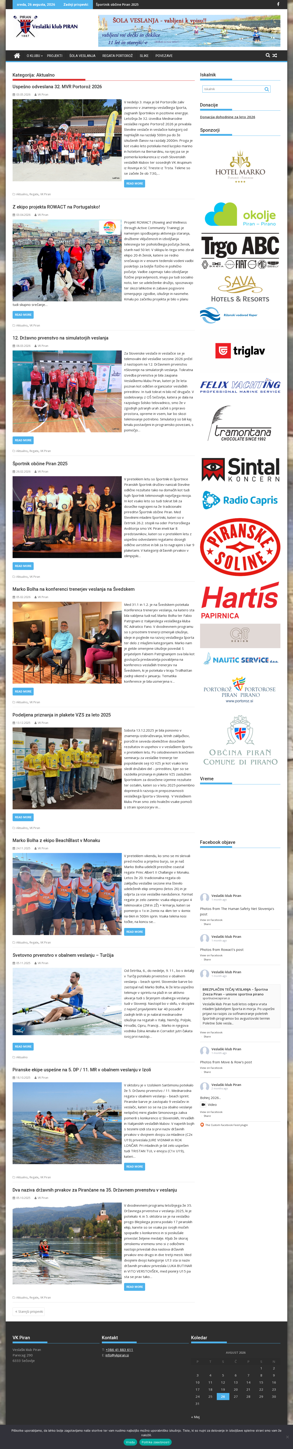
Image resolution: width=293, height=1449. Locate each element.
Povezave (164, 56)
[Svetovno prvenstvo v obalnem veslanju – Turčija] (67, 970)
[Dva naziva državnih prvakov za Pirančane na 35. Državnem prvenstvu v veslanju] (67, 1205)
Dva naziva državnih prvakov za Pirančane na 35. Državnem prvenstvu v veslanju (95, 1190)
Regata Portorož (118, 56)
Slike (144, 56)
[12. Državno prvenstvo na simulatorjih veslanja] (67, 353)
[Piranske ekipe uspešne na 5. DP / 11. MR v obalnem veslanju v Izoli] (67, 1085)
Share (207, 924)
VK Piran (43, 94)
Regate (34, 194)
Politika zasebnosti (155, 1442)
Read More (134, 183)
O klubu (33, 56)
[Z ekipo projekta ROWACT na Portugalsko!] (67, 222)
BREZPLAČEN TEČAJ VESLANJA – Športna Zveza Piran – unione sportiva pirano (235, 991)
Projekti (54, 56)
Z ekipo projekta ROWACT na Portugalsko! (56, 207)
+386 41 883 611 (119, 1349)
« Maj (195, 1416)
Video (212, 1104)
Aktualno (22, 194)
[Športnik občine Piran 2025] (67, 479)
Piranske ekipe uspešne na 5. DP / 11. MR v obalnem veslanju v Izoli (82, 1069)
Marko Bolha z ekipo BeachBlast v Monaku (56, 840)
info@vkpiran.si (117, 1355)
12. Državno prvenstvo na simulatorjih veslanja (61, 338)
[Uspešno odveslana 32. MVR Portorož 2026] (67, 102)
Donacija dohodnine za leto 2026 (227, 117)
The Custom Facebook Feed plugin (224, 1124)
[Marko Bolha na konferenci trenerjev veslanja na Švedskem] (67, 604)
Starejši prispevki (30, 1311)
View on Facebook (211, 920)
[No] (287, 1437)
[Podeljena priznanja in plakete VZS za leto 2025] (67, 730)
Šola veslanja (82, 56)
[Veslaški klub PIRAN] (17, 55)
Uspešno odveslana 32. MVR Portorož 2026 (57, 86)
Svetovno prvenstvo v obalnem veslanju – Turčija (63, 955)
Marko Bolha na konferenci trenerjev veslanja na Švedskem (143, 4)
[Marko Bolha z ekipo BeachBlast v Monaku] (67, 855)
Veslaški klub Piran (226, 895)
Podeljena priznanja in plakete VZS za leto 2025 (62, 715)
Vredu (130, 1442)
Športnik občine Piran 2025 (40, 463)
